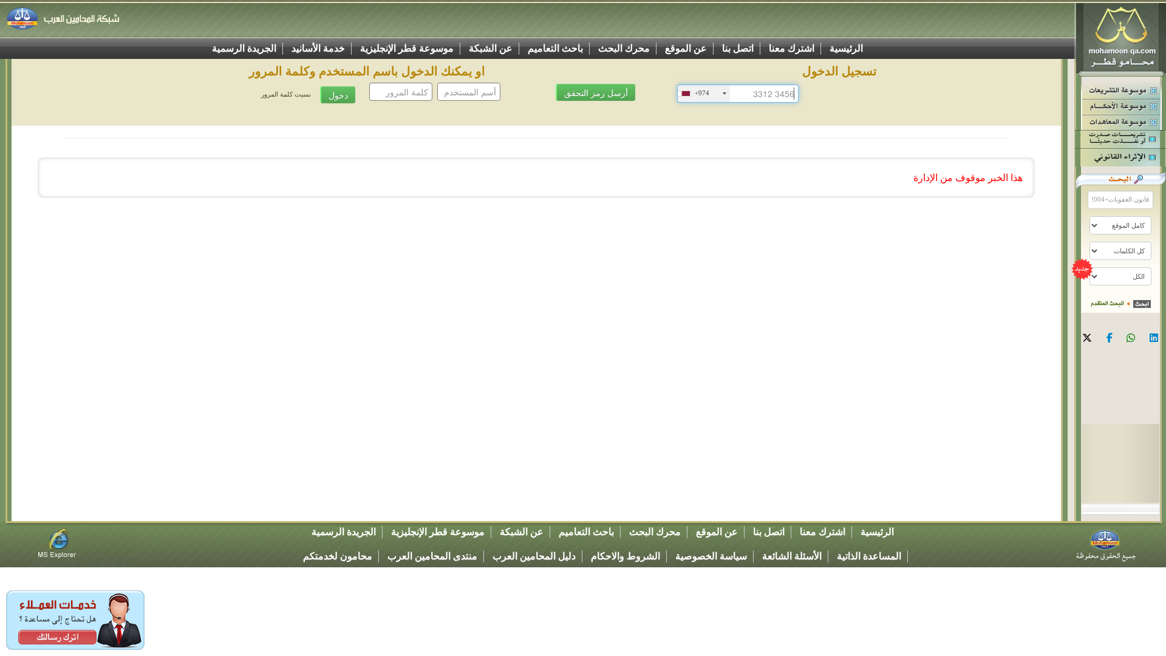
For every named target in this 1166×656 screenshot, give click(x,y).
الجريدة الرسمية (244, 48)
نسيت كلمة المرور (286, 94)
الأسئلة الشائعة (792, 556)
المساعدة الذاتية (869, 556)
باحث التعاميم (555, 48)
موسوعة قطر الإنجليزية (407, 48)
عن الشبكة (491, 48)
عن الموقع (686, 48)
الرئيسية (846, 48)
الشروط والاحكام (625, 556)
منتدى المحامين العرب (432, 556)
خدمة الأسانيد (318, 48)
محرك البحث (624, 48)
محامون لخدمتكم (337, 556)
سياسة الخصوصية (711, 556)
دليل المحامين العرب (534, 556)
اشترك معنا (791, 48)
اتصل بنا (738, 48)
